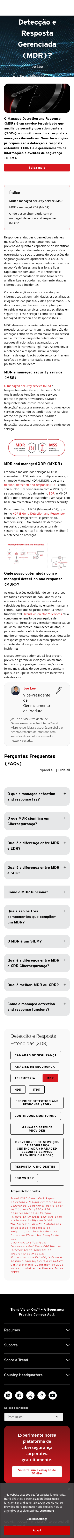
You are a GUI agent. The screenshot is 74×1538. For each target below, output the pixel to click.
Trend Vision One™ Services (43, 614)
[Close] (69, 1488)
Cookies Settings (37, 1519)
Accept (37, 1530)
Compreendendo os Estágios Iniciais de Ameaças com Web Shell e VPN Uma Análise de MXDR (36, 1216)
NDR (18, 1089)
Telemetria (25, 1078)
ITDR (36, 1089)
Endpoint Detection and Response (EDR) (37, 1102)
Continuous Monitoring (36, 1115)
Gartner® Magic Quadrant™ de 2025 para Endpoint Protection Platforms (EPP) (37, 1268)
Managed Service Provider (37, 1129)
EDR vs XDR (24, 1178)
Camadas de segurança (36, 1055)
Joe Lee (29, 688)
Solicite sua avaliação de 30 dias (37, 1471)
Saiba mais (37, 167)
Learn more (47, 1510)
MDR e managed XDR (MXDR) (29, 207)
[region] (37, 1510)
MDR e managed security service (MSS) (36, 201)
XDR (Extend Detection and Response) (39, 513)
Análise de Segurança (35, 1066)
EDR (51, 493)
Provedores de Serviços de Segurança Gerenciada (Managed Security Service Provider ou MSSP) (37, 1148)
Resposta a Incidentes (35, 1166)
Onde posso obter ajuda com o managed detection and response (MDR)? (32, 218)
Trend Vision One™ (25, 1309)
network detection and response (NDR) (30, 485)
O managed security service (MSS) (27, 386)
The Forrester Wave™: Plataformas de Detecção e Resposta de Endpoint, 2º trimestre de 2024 (35, 1228)
